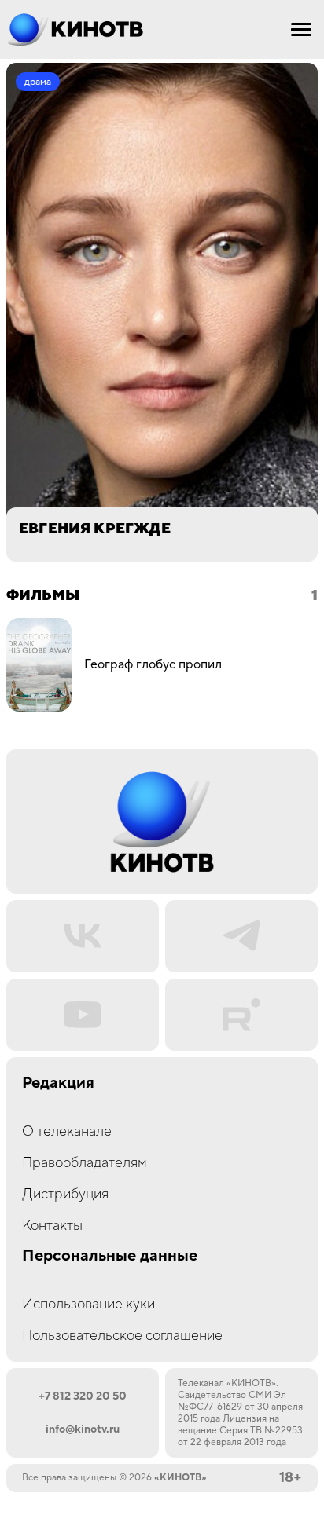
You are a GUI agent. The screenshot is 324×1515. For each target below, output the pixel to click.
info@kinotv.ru (83, 1429)
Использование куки (88, 1304)
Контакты (52, 1225)
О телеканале (67, 1131)
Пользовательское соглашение (122, 1335)
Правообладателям (84, 1162)
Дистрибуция (65, 1194)
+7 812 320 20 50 (83, 1396)
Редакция (58, 1083)
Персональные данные (109, 1256)
